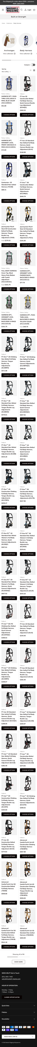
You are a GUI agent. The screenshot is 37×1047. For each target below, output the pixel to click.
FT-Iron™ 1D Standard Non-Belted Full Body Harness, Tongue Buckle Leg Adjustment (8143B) (27, 716)
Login (29, 10)
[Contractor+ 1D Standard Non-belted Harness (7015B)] (9, 170)
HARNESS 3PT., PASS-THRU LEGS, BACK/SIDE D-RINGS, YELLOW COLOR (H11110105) (27, 319)
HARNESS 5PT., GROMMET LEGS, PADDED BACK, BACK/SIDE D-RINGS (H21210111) (27, 275)
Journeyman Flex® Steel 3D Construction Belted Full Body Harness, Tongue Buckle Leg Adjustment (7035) (8, 232)
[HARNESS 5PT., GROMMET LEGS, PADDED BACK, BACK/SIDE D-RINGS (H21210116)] (9, 302)
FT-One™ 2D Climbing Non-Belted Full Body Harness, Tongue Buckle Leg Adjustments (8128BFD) (9, 362)
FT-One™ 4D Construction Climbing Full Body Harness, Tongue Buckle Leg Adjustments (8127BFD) (8, 494)
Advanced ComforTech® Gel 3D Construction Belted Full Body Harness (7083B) (8, 886)
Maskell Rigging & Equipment (13, 1042)
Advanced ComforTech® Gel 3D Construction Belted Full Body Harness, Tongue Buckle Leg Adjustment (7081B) (8, 933)
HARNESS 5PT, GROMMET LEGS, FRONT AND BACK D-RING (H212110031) (8, 144)
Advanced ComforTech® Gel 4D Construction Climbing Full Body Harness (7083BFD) (27, 844)
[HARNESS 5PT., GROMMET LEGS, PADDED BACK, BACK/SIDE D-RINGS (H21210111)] (28, 258)
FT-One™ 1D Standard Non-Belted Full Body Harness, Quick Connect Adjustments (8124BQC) (27, 450)
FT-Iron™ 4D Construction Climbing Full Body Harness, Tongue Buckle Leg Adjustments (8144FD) (8, 801)
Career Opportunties (12, 997)
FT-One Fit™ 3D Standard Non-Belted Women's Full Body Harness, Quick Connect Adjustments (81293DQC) (8, 585)
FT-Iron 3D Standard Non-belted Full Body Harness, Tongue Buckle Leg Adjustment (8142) (27, 672)
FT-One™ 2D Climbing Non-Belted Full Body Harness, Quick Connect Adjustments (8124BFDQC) (27, 361)
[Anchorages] (9, 40)
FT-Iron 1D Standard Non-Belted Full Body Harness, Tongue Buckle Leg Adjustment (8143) (27, 628)
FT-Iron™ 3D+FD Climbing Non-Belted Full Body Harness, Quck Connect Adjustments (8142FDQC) (8, 629)
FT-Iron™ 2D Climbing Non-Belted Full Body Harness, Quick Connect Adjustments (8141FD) (27, 800)
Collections (9, 23)
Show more (18, 962)
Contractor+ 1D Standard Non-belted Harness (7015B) (8, 185)
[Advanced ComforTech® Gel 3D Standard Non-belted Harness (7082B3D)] (28, 916)
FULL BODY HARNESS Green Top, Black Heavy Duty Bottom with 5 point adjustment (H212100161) (9, 276)
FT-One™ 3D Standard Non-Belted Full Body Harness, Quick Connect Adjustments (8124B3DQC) (27, 406)
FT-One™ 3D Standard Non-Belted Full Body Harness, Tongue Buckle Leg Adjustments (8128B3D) (8, 406)
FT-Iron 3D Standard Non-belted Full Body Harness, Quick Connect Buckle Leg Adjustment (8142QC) (9, 716)
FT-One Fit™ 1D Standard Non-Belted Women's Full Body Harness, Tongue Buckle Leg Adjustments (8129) (27, 585)
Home (3, 23)
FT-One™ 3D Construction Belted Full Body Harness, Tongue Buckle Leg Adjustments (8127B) (27, 493)
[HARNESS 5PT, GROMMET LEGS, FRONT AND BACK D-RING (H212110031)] (9, 128)
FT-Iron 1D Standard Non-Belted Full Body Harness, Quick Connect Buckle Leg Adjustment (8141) (27, 145)
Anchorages (9, 50)
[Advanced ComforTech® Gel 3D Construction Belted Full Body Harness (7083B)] (9, 869)
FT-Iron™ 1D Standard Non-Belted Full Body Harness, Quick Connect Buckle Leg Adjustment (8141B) (9, 758)
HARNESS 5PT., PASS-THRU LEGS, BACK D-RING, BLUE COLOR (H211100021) (9, 99)
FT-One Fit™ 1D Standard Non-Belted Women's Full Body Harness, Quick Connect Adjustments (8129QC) (8, 538)
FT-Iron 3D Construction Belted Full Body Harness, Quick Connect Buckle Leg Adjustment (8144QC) (27, 101)
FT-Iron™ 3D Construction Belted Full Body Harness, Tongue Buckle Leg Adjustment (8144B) (27, 758)
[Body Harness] (26, 40)
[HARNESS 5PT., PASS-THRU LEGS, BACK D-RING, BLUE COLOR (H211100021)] (9, 83)
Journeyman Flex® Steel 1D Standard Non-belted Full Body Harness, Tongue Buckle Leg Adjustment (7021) (27, 232)
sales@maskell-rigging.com (11, 979)
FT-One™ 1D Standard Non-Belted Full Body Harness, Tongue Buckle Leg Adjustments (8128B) (8, 449)
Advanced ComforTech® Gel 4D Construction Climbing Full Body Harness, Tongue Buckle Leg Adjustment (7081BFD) (27, 888)
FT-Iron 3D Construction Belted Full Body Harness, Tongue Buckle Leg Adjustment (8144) (8, 844)
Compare (27, 65)
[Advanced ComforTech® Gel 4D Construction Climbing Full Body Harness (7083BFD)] (28, 827)
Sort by (4, 69)
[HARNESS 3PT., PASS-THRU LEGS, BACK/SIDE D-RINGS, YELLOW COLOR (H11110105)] (28, 302)
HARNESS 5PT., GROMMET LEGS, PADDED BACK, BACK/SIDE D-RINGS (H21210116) (8, 319)
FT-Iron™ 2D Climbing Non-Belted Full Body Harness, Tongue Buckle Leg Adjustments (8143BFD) (9, 673)
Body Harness (26, 50)
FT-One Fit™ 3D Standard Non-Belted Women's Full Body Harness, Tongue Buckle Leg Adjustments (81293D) (27, 539)
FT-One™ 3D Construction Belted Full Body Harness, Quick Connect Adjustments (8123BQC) (26, 188)
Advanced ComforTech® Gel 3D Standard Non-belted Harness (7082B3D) (27, 931)
